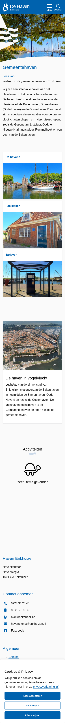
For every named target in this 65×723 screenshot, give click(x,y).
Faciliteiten (13, 205)
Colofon (13, 656)
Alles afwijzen (32, 715)
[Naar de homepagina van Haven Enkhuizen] (18, 7)
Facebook (17, 630)
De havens (13, 157)
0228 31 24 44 (20, 603)
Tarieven (11, 254)
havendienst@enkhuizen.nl (28, 623)
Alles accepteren (32, 695)
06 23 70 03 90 (20, 610)
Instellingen (32, 705)
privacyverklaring (44, 686)
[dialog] (32, 691)
